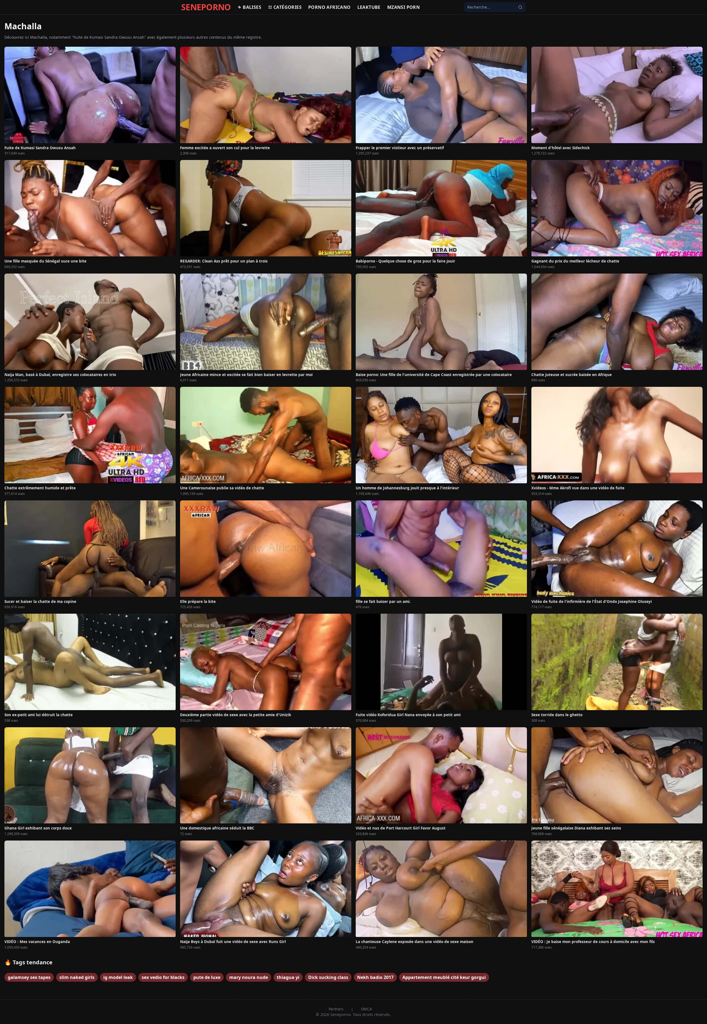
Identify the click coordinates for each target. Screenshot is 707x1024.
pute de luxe (206, 977)
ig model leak (118, 977)
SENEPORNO (206, 7)
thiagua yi (288, 977)
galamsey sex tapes (29, 977)
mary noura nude (248, 977)
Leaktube (369, 7)
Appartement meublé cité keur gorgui (444, 977)
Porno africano (329, 7)
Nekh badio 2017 (375, 977)
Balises (252, 7)
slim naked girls (76, 977)
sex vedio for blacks (163, 977)
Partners (337, 1009)
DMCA (366, 1009)
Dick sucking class (328, 977)
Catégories (287, 7)
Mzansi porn (403, 7)
